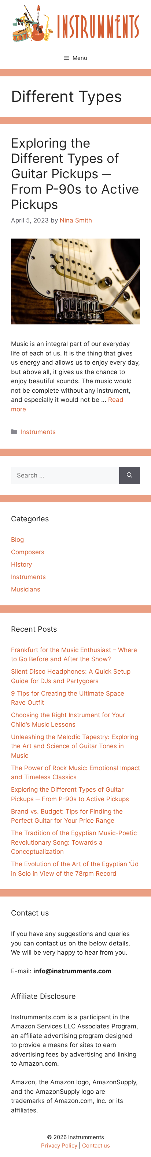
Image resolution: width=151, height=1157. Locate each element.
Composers (27, 552)
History (21, 564)
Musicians (25, 589)
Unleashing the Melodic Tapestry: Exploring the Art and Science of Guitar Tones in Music (74, 746)
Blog (17, 539)
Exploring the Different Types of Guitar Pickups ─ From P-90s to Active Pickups (75, 173)
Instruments (38, 431)
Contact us (96, 1145)
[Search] (129, 475)
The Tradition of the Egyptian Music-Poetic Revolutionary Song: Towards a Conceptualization (74, 842)
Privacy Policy (59, 1145)
